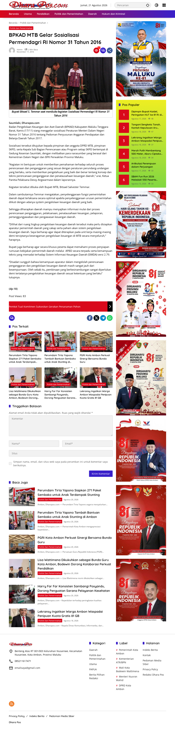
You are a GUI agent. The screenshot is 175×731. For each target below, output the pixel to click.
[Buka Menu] (164, 5)
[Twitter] (96, 318)
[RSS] (11, 704)
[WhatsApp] (110, 318)
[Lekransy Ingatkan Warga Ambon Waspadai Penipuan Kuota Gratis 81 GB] (96, 377)
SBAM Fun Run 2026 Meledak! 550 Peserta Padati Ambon (143, 178)
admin (20, 49)
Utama (93, 664)
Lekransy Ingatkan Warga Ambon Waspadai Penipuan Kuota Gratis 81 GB (95, 394)
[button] (147, 5)
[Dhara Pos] (39, 4)
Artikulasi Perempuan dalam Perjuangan (143, 165)
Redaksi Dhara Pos (153, 674)
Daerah (93, 649)
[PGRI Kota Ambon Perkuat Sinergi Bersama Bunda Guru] (96, 341)
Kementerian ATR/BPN (125, 660)
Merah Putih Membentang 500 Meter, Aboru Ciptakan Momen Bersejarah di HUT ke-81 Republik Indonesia (146, 152)
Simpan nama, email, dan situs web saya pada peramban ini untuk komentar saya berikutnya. (60, 463)
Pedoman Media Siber (61, 716)
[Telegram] (103, 318)
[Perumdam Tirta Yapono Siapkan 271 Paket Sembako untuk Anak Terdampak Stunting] (25, 341)
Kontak (147, 655)
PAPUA (93, 669)
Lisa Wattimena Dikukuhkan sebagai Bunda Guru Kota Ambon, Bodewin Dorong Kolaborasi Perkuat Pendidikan (25, 395)
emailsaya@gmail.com (27, 667)
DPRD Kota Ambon (123, 687)
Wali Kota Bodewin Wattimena (127, 669)
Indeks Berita (150, 649)
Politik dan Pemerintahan (21, 28)
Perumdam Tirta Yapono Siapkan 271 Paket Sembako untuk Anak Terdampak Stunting (25, 359)
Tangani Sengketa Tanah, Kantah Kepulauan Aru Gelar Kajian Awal (145, 126)
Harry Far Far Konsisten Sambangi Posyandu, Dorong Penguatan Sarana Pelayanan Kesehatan (59, 395)
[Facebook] (90, 318)
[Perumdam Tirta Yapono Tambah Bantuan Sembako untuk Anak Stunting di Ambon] (60, 341)
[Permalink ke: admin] (13, 50)
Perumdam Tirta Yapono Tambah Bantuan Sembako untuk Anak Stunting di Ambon (60, 359)
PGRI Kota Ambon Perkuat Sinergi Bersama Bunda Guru (95, 358)
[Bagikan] (110, 50)
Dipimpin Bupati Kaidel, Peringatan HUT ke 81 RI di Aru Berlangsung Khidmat (146, 113)
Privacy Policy (150, 669)
